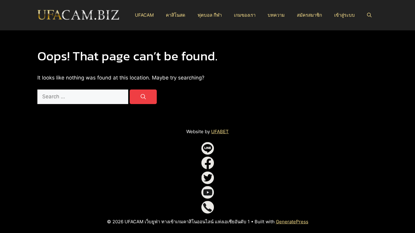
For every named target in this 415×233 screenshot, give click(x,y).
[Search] (143, 96)
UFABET (220, 131)
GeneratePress (292, 222)
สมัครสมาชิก (309, 15)
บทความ (276, 15)
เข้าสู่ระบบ (344, 15)
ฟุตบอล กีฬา (209, 15)
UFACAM (144, 15)
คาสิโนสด (175, 15)
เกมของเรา (245, 15)
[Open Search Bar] (369, 15)
